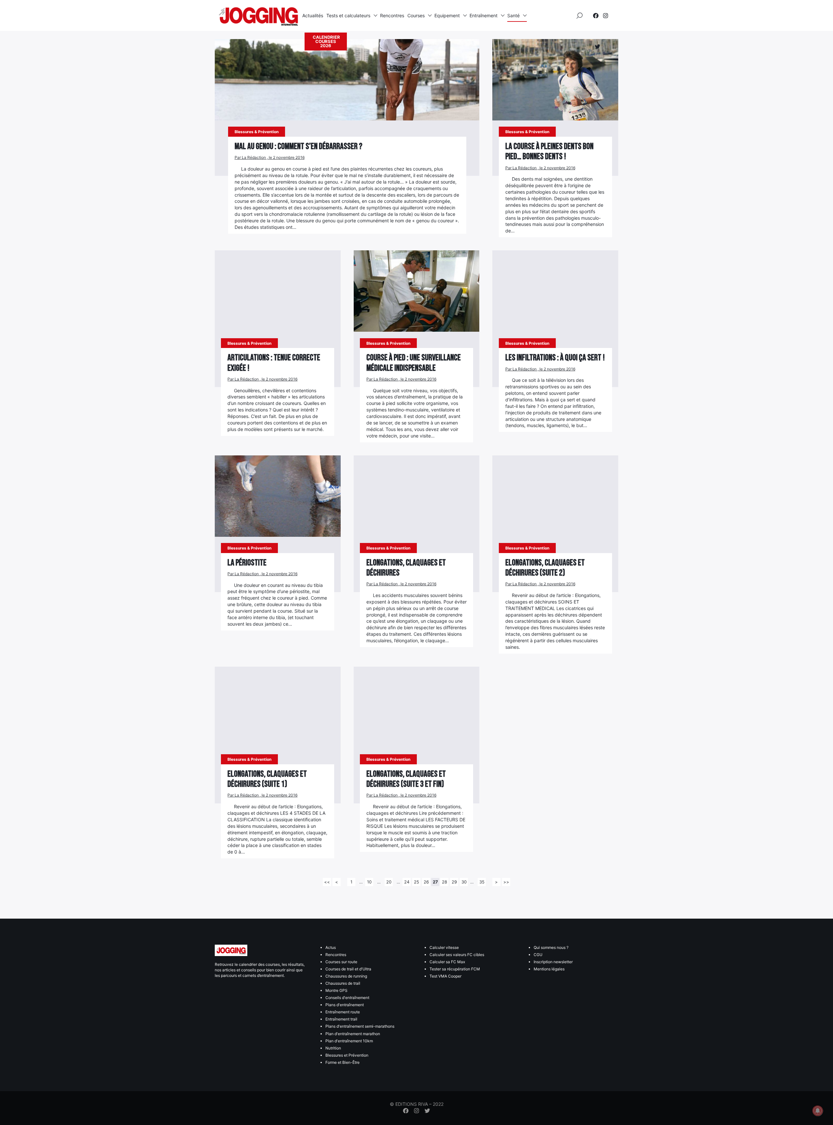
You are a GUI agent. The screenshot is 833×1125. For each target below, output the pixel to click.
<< (327, 881)
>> (506, 881)
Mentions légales (549, 968)
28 (444, 881)
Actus (330, 947)
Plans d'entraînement (344, 1004)
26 (426, 881)
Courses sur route (341, 961)
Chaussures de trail (342, 983)
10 (369, 881)
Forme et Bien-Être (342, 1062)
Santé (513, 15)
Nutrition (333, 1048)
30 (464, 881)
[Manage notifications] (818, 1110)
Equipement (447, 15)
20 (388, 881)
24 (406, 881)
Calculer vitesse (444, 947)
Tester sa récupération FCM (455, 968)
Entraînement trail (341, 1019)
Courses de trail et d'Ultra (348, 968)
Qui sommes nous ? (551, 947)
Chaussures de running (346, 976)
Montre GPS (336, 990)
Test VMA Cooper (445, 976)
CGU (538, 954)
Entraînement (484, 15)
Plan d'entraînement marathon (352, 1033)
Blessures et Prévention (346, 1055)
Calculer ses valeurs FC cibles (457, 954)
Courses (416, 15)
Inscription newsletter (553, 961)
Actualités (312, 15)
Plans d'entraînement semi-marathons (359, 1026)
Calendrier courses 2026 (326, 41)
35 (482, 881)
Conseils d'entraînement (347, 997)
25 (416, 881)
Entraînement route (342, 1011)
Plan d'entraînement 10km (349, 1040)
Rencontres (392, 15)
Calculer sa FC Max (447, 961)
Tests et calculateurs (348, 15)
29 (454, 881)
